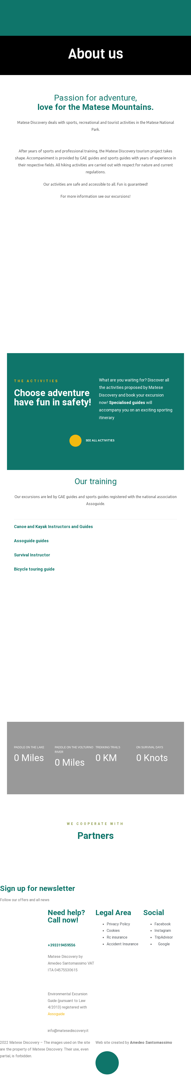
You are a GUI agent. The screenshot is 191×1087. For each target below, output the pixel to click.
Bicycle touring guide (34, 569)
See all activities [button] (99, 440)
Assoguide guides (31, 540)
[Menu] (186, 18)
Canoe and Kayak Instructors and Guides (53, 526)
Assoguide (56, 1014)
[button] (95, 526)
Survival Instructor (32, 554)
